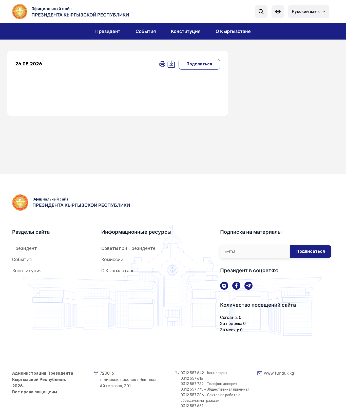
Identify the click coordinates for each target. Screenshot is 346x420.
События (22, 259)
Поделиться (199, 64)
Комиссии (112, 259)
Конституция (27, 270)
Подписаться (310, 251)
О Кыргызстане (117, 270)
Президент (24, 248)
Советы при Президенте (128, 248)
